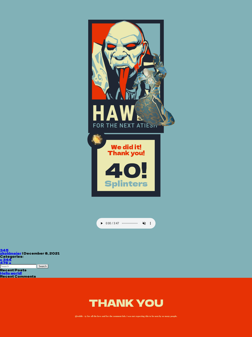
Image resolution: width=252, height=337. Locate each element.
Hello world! (11, 273)
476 (5, 262)
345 (4, 250)
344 (6, 259)
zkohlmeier (10, 253)
